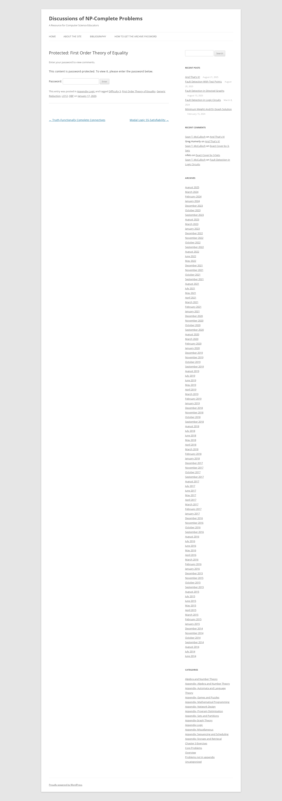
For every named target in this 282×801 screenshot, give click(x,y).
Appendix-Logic (86, 91)
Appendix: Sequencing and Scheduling (206, 734)
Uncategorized (193, 761)
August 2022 (192, 251)
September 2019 (194, 366)
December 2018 (194, 408)
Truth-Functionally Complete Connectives (77, 120)
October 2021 (192, 274)
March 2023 (191, 224)
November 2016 (194, 522)
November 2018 (194, 412)
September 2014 (194, 642)
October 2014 (192, 637)
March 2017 (191, 504)
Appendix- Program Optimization (204, 711)
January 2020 (192, 348)
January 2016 (192, 568)
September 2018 (194, 421)
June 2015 (190, 601)
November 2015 (194, 578)
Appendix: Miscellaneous (199, 729)
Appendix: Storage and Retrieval (203, 738)
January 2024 (192, 201)
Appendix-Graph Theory (199, 720)
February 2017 (193, 509)
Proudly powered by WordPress (65, 784)
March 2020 (191, 339)
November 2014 (194, 633)
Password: (56, 81)
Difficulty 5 (115, 91)
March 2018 (191, 449)
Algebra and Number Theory (201, 679)
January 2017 (192, 513)
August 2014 (192, 647)
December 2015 (194, 573)
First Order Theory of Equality (139, 91)
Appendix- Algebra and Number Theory (207, 683)
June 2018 (190, 435)
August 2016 (192, 536)
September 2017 (194, 477)
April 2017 (190, 500)
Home (52, 36)
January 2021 (192, 311)
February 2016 (193, 564)
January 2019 (192, 403)
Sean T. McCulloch (195, 136)
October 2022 (192, 242)
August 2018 (192, 426)
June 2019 (190, 380)
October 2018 (192, 417)
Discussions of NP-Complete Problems (96, 18)
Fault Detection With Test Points (203, 81)
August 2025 (192, 187)
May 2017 (190, 495)
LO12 (65, 96)
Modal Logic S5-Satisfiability (149, 120)
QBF (71, 96)
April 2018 (190, 444)
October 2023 (192, 210)
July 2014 (190, 651)
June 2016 (190, 545)
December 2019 (194, 352)
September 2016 (194, 532)
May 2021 (190, 293)
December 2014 (194, 628)
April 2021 (190, 297)
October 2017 (192, 472)
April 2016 (190, 555)
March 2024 (191, 192)
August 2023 (192, 219)
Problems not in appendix (200, 757)
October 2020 (192, 325)
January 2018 (192, 458)
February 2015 (193, 619)
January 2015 (192, 624)
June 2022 (190, 256)
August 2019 (192, 371)
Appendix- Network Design (200, 706)
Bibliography (98, 36)
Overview (190, 752)
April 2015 (190, 610)
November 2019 (194, 357)
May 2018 (190, 440)
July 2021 (190, 288)
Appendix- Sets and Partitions (202, 716)
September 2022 (194, 247)
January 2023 (192, 228)
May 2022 (190, 261)
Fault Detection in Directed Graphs (204, 90)
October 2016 (192, 527)
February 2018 (193, 454)
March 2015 (191, 614)
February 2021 (193, 306)
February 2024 (193, 196)
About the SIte (72, 36)
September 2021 (194, 279)
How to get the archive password (136, 36)
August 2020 (192, 334)
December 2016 (194, 518)
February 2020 (193, 343)
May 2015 (190, 605)
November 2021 (194, 270)
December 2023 (194, 205)
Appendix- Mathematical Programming (207, 702)
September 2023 (194, 215)
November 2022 (194, 238)
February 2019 (193, 398)
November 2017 (194, 467)
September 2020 (194, 329)
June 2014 (190, 656)
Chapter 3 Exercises (196, 743)
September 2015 (194, 587)
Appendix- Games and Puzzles (202, 697)
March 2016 (191, 559)
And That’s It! (192, 77)
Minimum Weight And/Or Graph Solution (208, 109)
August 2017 (192, 481)
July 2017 (190, 486)
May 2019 (190, 385)
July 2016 (190, 541)
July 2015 (190, 596)
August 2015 (192, 591)
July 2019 (190, 375)
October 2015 (192, 582)
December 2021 (194, 265)
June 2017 (190, 490)
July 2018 (190, 431)
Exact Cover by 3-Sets (208, 155)
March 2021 (191, 302)
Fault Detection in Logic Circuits (203, 100)
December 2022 (194, 233)
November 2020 (194, 320)
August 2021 (192, 284)
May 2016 (190, 550)
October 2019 (192, 362)
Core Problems (193, 748)
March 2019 (191, 394)
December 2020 (194, 316)
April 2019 (190, 389)
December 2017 (194, 463)
